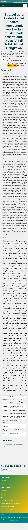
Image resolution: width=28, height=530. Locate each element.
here (17, 520)
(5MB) (14, 65)
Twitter (3, 492)
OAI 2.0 (23, 519)
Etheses (4, 5)
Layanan (3, 483)
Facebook (4, 490)
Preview (22, 65)
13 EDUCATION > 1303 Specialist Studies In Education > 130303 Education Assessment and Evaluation (19, 412)
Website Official (4, 480)
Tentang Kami (4, 481)
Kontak (2, 484)
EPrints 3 (12, 519)
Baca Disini (12, 65)
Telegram (4, 495)
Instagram (4, 493)
